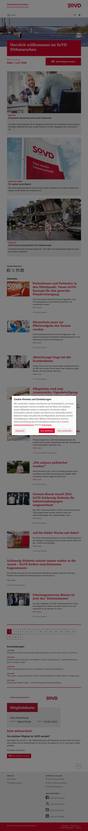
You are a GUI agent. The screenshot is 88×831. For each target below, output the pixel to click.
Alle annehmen (64, 430)
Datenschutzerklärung (24, 424)
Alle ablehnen (46, 430)
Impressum (47, 424)
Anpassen (20, 430)
